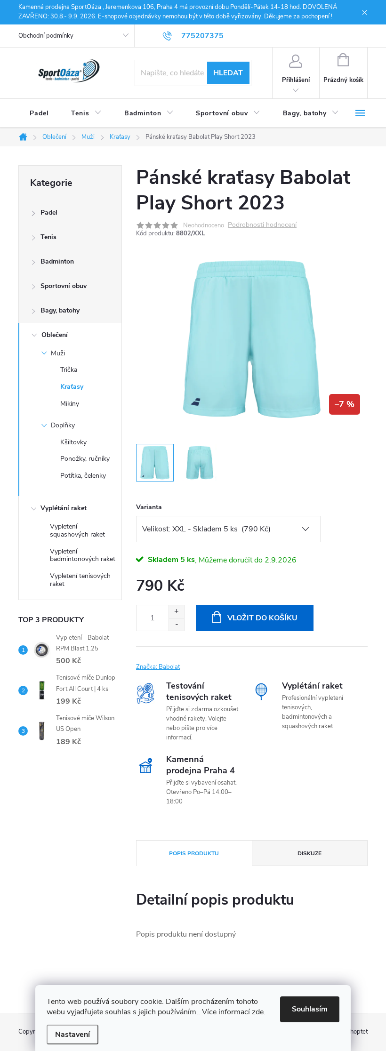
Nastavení (72, 1034)
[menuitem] (39, 113)
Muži (58, 353)
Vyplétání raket (63, 508)
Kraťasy (71, 386)
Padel (48, 212)
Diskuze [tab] (310, 853)
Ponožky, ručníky (85, 458)
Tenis (48, 237)
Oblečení (54, 334)
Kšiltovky (73, 442)
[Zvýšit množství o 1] (176, 611)
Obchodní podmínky (45, 36)
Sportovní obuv (63, 285)
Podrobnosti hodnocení (262, 225)
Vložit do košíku (262, 618)
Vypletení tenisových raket (80, 579)
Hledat (228, 73)
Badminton (57, 261)
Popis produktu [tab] (194, 853)
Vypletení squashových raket (77, 530)
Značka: (158, 667)
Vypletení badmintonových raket (82, 555)
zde (258, 1012)
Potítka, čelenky (83, 475)
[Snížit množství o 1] (176, 624)
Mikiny (69, 403)
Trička (68, 369)
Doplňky (63, 425)
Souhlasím (310, 1009)
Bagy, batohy (60, 310)
